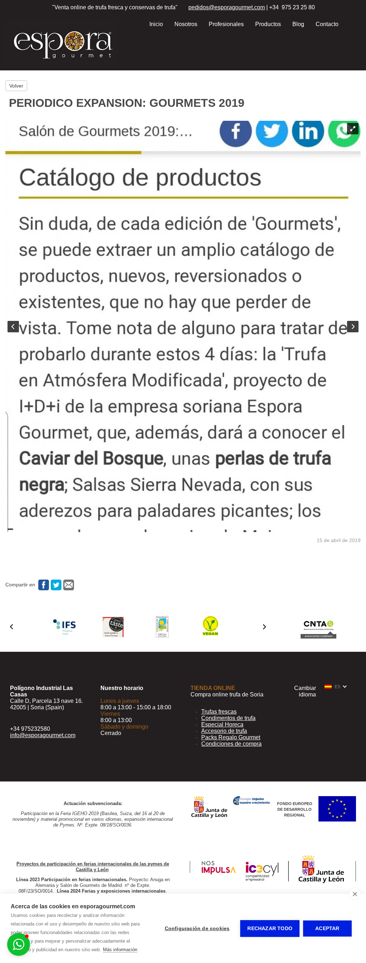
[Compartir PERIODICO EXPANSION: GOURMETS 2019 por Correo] (67, 584)
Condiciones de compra (231, 744)
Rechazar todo (269, 928)
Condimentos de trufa (228, 718)
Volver (16, 86)
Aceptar (327, 928)
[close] (355, 894)
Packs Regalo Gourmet (230, 737)
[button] (11, 626)
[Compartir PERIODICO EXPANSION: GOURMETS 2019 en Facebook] (42, 584)
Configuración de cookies (197, 928)
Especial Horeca (222, 724)
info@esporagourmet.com (42, 735)
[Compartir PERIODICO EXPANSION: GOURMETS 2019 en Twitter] (55, 584)
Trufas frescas (219, 712)
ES (337, 686)
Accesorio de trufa (224, 731)
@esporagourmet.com (237, 7)
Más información (120, 949)
